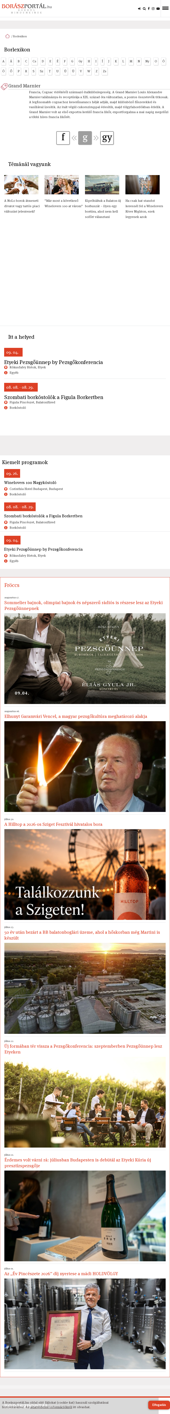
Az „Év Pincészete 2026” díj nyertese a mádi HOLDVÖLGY (61, 1271)
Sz (41, 71)
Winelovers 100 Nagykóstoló (30, 482)
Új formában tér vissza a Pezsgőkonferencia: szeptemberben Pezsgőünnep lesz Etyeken (83, 1047)
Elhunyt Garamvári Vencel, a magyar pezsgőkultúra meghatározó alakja (75, 714)
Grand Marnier (24, 85)
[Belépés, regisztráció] (139, 8)
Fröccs (11, 585)
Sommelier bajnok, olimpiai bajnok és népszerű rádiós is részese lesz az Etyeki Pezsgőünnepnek (83, 603)
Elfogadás (159, 1405)
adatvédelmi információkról (51, 1407)
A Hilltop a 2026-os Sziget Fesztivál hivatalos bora (53, 822)
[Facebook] (149, 8)
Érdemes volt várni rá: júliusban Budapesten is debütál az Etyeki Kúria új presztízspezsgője (77, 1160)
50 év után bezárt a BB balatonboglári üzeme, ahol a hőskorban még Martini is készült (82, 933)
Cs (34, 61)
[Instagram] (153, 8)
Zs (104, 71)
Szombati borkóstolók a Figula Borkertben (53, 397)
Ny (147, 61)
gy (107, 137)
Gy (80, 61)
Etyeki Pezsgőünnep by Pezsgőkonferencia (53, 362)
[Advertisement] (85, 275)
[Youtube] (158, 8)
